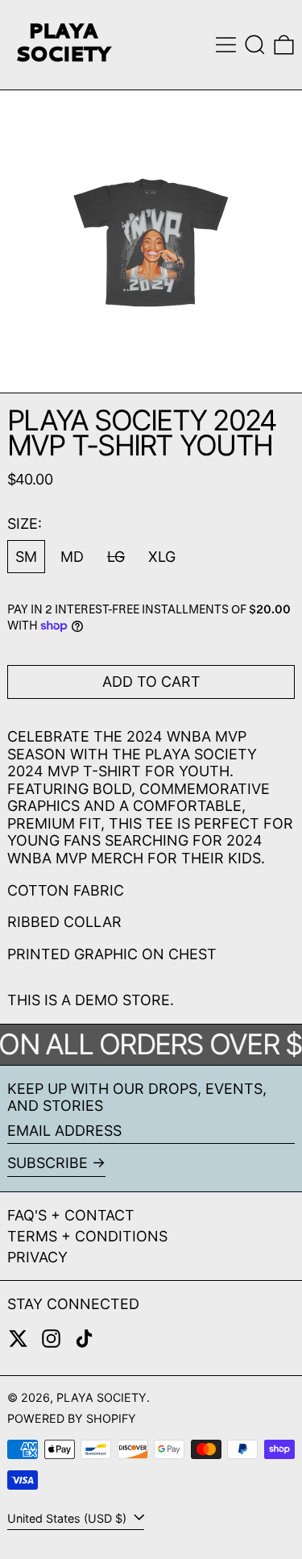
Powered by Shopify (71, 1418)
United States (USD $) (68, 1518)
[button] (255, 44)
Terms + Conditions (87, 1236)
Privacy (37, 1257)
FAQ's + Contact (70, 1215)
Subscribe (47, 1162)
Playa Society (101, 1397)
